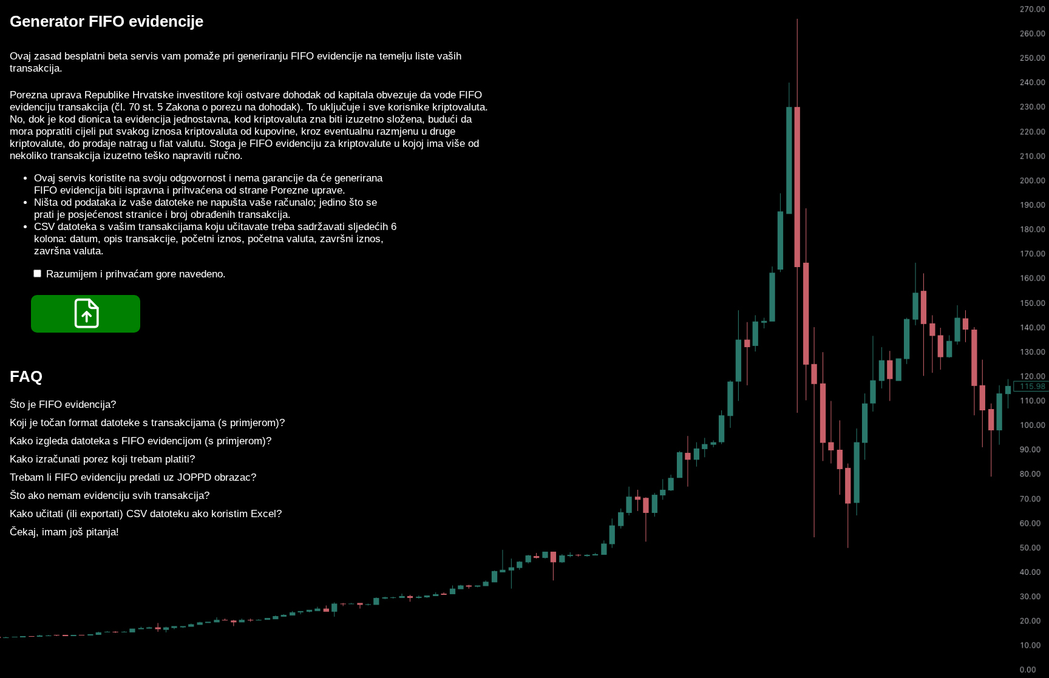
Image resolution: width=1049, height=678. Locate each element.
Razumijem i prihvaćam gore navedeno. (136, 274)
